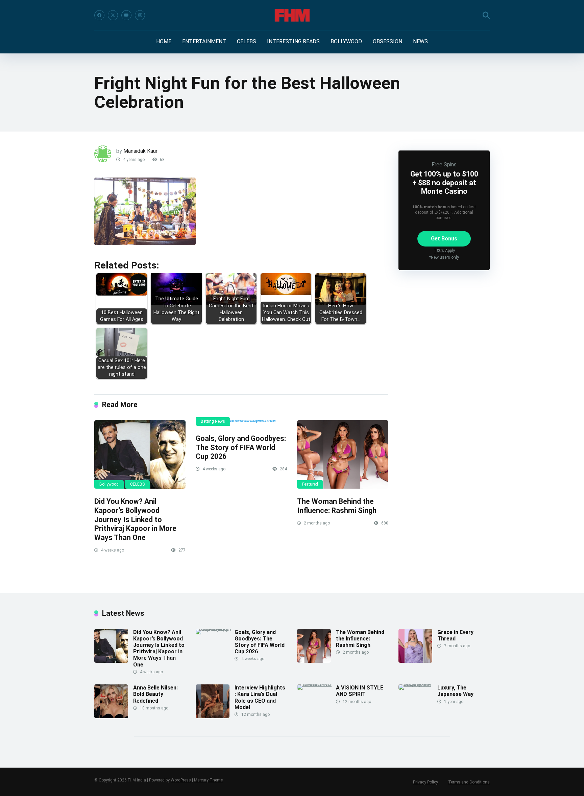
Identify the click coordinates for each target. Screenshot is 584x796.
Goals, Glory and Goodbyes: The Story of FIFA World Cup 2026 (241, 447)
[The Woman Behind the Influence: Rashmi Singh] (342, 454)
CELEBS (246, 41)
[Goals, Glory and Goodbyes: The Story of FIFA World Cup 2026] (241, 423)
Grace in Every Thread (455, 635)
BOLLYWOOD (346, 41)
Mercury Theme (208, 780)
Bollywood (109, 484)
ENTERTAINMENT (204, 41)
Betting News (213, 421)
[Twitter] (113, 15)
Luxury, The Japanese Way (455, 690)
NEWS (420, 41)
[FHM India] (292, 15)
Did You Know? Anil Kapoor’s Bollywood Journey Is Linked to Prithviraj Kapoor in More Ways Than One (135, 519)
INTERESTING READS (293, 41)
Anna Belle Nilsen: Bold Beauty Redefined (155, 694)
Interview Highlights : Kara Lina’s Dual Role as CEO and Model (260, 697)
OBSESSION (387, 41)
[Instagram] (140, 15)
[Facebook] (99, 15)
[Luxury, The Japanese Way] (417, 684)
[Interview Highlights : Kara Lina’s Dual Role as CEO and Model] (212, 716)
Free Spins (444, 164)
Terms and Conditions (469, 782)
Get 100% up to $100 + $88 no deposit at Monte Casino (444, 182)
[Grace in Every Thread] (415, 661)
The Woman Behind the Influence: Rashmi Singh (336, 506)
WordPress (181, 780)
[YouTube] (126, 15)
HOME (163, 41)
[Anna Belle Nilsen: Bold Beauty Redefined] (111, 716)
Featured (310, 484)
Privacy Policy (425, 782)
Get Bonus (444, 238)
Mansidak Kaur (140, 151)
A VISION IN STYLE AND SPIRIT (359, 690)
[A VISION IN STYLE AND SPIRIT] (316, 684)
